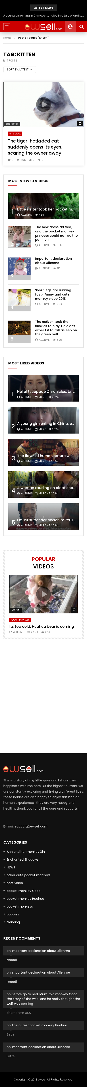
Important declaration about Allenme (53, 260)
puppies (13, 914)
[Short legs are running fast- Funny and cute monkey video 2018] (19, 300)
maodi (12, 960)
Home (7, 38)
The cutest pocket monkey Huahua (39, 1025)
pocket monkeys (20, 619)
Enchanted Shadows (22, 859)
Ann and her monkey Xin (26, 851)
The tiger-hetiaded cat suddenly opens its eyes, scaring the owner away (35, 147)
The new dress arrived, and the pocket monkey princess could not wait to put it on (56, 233)
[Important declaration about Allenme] (19, 268)
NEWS (11, 867)
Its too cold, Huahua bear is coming (41, 626)
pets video (15, 133)
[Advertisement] (43, 696)
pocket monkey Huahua (25, 898)
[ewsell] (43, 26)
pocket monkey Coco (24, 891)
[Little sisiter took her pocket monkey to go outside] (43, 206)
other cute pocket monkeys (28, 875)
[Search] (81, 26)
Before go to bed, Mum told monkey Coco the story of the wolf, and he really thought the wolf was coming (43, 999)
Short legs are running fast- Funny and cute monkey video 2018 (53, 294)
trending (13, 922)
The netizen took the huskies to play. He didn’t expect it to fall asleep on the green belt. (56, 328)
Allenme (26, 215)
